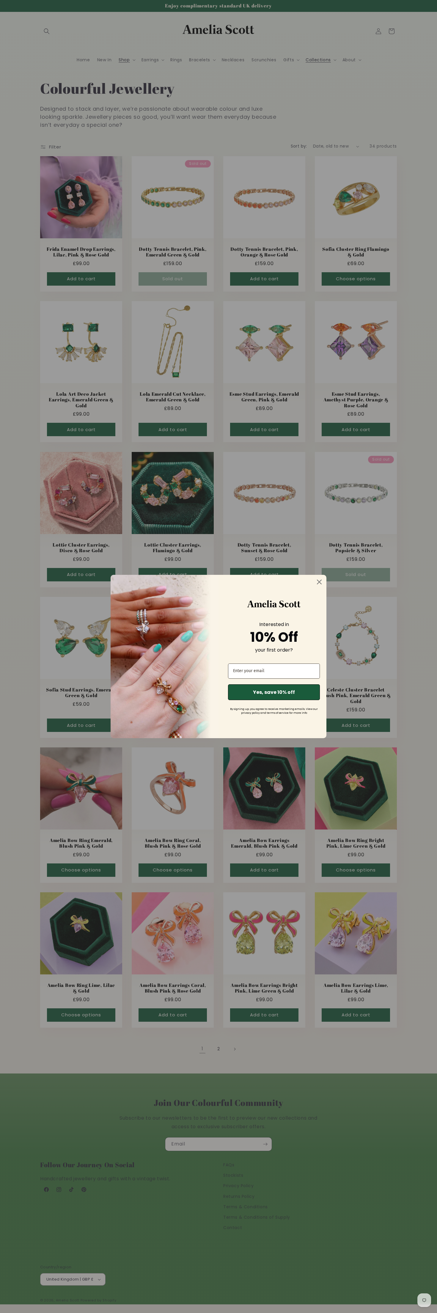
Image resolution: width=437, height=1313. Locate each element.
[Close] (319, 582)
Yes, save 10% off (274, 692)
